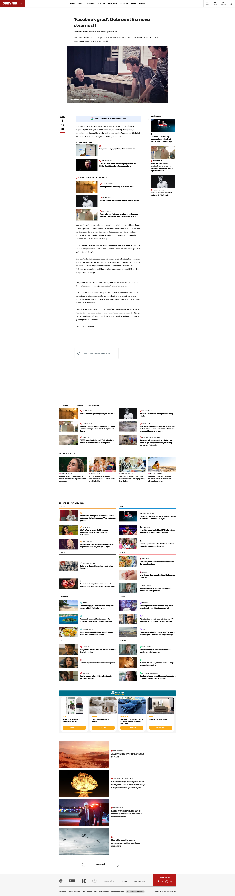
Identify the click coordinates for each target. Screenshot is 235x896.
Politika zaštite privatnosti (101, 891)
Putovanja (112, 3)
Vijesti (72, 3)
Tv (149, 3)
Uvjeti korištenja (87, 891)
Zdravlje (124, 3)
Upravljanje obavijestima (136, 891)
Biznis (133, 3)
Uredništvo (62, 891)
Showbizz (90, 3)
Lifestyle (101, 3)
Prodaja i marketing (74, 891)
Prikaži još (100, 864)
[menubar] (231, 3)
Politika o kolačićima (117, 891)
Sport (80, 3)
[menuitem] (231, 3)
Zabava (142, 3)
